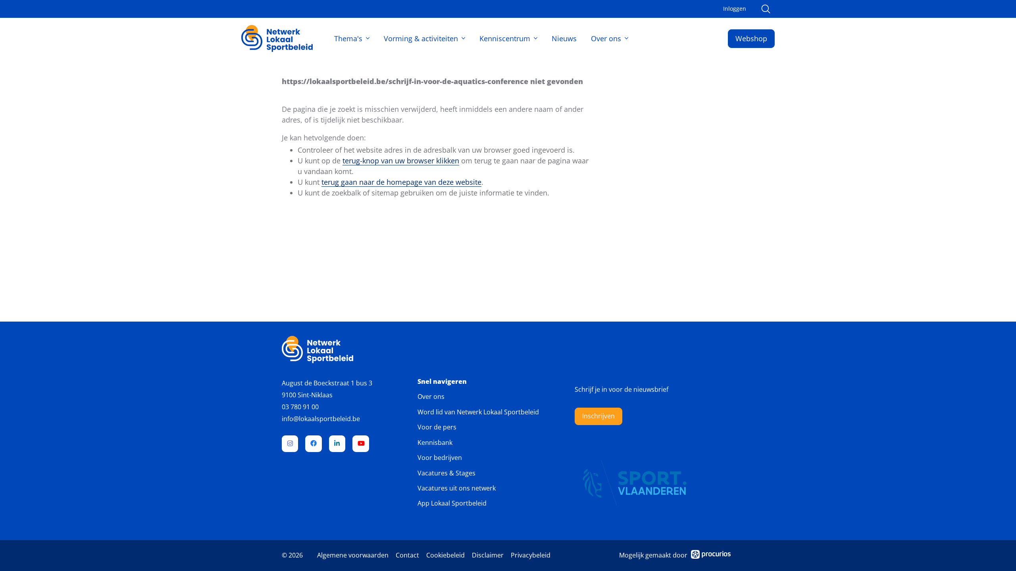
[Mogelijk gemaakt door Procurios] (711, 555)
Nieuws (564, 38)
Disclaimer (488, 555)
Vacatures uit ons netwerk (457, 488)
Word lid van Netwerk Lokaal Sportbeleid (478, 412)
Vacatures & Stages (446, 473)
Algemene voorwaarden (353, 555)
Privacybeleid (530, 555)
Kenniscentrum (504, 38)
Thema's (348, 38)
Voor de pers (437, 427)
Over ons (606, 38)
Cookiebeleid (445, 555)
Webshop (751, 38)
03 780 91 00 (300, 406)
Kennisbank (435, 442)
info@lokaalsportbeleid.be (321, 418)
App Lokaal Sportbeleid (452, 503)
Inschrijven (598, 416)
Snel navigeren (442, 381)
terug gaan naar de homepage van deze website (401, 182)
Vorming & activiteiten (421, 38)
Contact (407, 555)
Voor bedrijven (440, 457)
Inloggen (734, 8)
